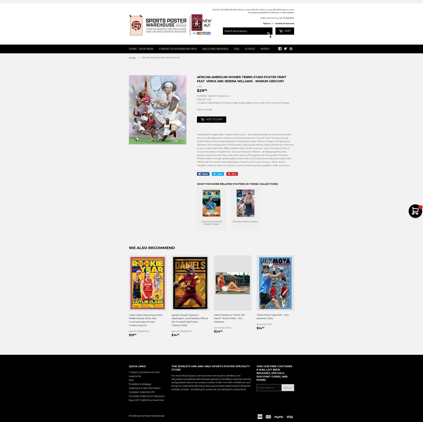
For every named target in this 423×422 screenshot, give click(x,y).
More (264, 48)
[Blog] (290, 49)
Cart (287, 30)
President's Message (140, 384)
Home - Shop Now (141, 48)
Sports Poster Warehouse (150, 415)
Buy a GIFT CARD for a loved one (146, 400)
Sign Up (288, 387)
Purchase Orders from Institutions (147, 396)
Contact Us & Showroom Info (144, 372)
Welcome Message (215, 48)
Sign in (266, 23)
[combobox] (247, 31)
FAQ (236, 48)
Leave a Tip (135, 376)
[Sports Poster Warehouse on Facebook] (280, 49)
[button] (247, 37)
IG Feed (250, 48)
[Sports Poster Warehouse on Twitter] (285, 49)
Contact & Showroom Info (178, 48)
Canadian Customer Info (142, 392)
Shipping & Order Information (144, 388)
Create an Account (284, 23)
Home (132, 57)
